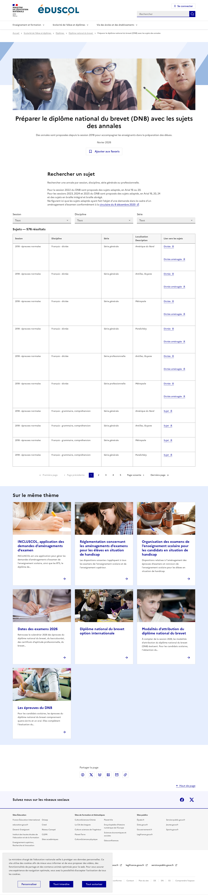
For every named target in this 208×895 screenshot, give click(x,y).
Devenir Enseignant (21, 829)
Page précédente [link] (76, 475)
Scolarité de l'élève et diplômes (69, 25)
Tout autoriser (94, 884)
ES (169, 880)
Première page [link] (50, 475)
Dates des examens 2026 (38, 629)
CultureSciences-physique (86, 839)
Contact (130, 880)
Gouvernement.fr (144, 829)
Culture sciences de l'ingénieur (88, 829)
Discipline (80, 214)
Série (140, 214)
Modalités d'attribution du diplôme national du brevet (164, 631)
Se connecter (185, 6)
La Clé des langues (83, 824)
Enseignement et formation (27, 25)
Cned (44, 824)
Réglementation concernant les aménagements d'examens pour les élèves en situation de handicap (104, 548)
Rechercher (192, 14)
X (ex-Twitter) (191, 799)
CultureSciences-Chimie (85, 819)
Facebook (182, 799)
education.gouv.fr (20, 824)
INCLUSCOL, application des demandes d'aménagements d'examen (41, 546)
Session (17, 214)
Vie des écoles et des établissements (115, 25)
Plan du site (144, 880)
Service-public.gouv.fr (175, 819)
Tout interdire (61, 884)
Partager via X (91, 775)
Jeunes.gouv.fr (172, 824)
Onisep (45, 819)
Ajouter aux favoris (107, 151)
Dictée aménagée (173, 259)
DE (155, 880)
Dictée (167, 246)
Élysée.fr (140, 819)
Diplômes (60, 33)
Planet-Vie (108, 819)
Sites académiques (50, 839)
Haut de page (187, 786)
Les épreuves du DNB (35, 707)
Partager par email (117, 775)
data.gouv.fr (112, 865)
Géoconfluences (111, 840)
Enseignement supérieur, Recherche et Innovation (23, 844)
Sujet (166, 411)
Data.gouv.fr (142, 824)
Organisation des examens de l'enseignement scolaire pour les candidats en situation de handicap (165, 548)
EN (162, 880)
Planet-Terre (80, 834)
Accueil (16, 33)
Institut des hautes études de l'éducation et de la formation (26, 836)
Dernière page (158, 475)
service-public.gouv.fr (163, 865)
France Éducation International (26, 819)
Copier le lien (125, 775)
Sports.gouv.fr (172, 829)
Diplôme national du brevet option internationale (102, 631)
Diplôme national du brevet (81, 33)
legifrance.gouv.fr (135, 865)
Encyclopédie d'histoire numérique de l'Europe (114, 826)
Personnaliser (29, 884)
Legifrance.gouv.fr (145, 834)
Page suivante (134, 475)
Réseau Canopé (49, 829)
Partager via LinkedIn (108, 775)
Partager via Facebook (83, 775)
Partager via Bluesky (100, 775)
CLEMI (45, 834)
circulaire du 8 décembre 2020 (118, 204)
